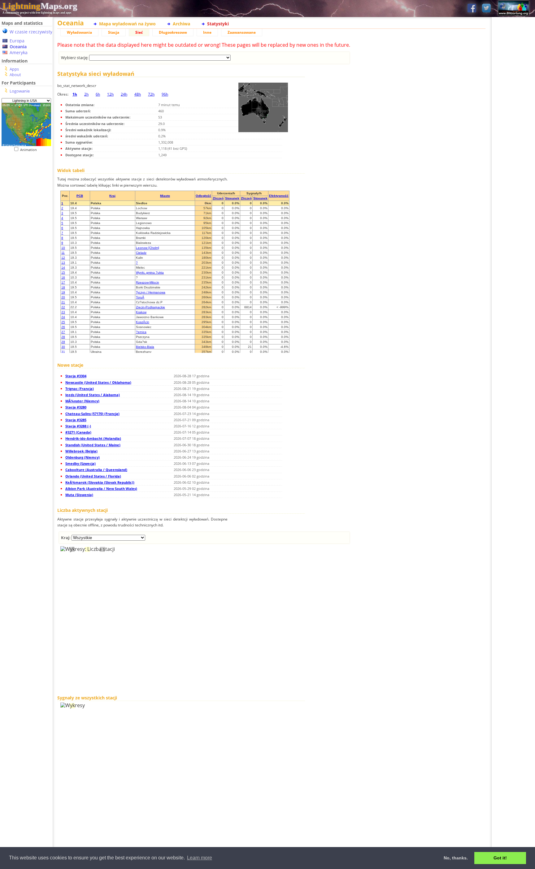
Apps (14, 69)
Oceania (18, 47)
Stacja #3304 (75, 376)
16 (63, 277)
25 (63, 322)
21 (63, 302)
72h (151, 94)
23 (63, 312)
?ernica (141, 332)
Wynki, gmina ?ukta (150, 272)
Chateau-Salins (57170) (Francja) (92, 413)
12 (63, 257)
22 (63, 307)
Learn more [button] (199, 857)
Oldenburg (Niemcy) (82, 457)
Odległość (203, 195)
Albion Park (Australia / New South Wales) (101, 488)
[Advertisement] (26, 279)
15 (63, 272)
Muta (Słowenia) (79, 494)
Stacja (113, 32)
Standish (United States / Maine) (92, 445)
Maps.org (39, 6)
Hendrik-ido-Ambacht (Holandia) (93, 438)
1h (74, 94)
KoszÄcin (142, 322)
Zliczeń (218, 198)
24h (124, 94)
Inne (207, 32)
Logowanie (20, 91)
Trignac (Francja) (79, 388)
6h (98, 94)
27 (63, 332)
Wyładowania (79, 32)
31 (63, 351)
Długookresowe (173, 32)
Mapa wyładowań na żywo (127, 24)
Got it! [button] (500, 857)
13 (63, 262)
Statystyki (218, 24)
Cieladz (141, 252)
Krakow (141, 312)
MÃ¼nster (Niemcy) (82, 401)
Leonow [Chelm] (147, 247)
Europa (17, 41)
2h (86, 94)
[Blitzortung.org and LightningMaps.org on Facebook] (472, 8)
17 (63, 282)
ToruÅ (140, 297)
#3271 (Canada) (78, 432)
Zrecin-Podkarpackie (150, 307)
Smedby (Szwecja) (80, 463)
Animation (30, 149)
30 (63, 346)
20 (63, 297)
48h (137, 94)
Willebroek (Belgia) (81, 451)
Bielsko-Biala (145, 346)
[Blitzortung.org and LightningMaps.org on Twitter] (486, 8)
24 (63, 317)
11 (63, 252)
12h (110, 94)
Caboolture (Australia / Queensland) (96, 469)
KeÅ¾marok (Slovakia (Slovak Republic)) (99, 482)
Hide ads (513, 213)
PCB (79, 195)
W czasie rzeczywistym (33, 32)
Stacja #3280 (75, 407)
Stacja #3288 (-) (78, 426)
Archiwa (181, 24)
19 (63, 292)
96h (165, 94)
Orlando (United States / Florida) (93, 476)
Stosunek (232, 198)
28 (63, 337)
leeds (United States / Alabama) (92, 394)
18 (63, 287)
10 (63, 247)
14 (63, 267)
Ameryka (19, 52)
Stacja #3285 (75, 419)
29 (63, 342)
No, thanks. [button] (456, 857)
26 (63, 327)
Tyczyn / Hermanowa (150, 292)
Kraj (112, 195)
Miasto (165, 195)
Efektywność (279, 195)
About (15, 74)
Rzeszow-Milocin (147, 282)
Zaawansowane (242, 32)
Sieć (139, 32)
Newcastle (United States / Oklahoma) (98, 382)
